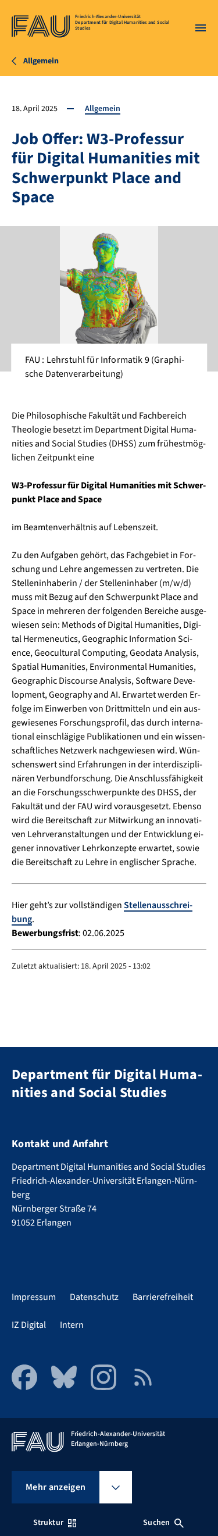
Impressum (34, 1297)
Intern (72, 1325)
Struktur (48, 1522)
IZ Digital (29, 1325)
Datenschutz (94, 1297)
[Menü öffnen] (200, 28)
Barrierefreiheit (163, 1297)
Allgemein (102, 109)
